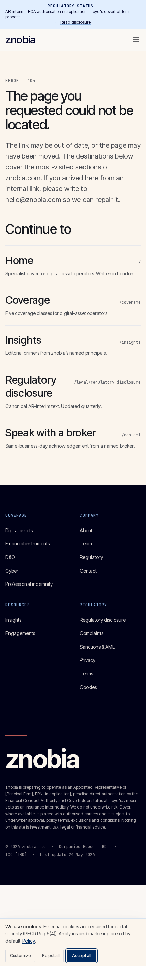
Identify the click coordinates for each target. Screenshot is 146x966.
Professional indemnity (29, 584)
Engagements (20, 633)
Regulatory (91, 557)
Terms (86, 673)
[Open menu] (135, 39)
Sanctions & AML (97, 647)
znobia (20, 39)
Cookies (88, 687)
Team (86, 543)
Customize (20, 955)
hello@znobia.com (33, 200)
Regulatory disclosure (103, 620)
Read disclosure (75, 22)
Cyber (11, 571)
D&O (10, 557)
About (86, 530)
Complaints (91, 633)
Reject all (50, 955)
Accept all (81, 955)
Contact (88, 571)
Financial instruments (27, 543)
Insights (13, 620)
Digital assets (19, 530)
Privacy (87, 660)
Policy (28, 941)
